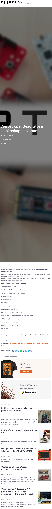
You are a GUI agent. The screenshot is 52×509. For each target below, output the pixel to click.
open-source (4, 336)
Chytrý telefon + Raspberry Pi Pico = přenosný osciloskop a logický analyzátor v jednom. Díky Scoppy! (17, 491)
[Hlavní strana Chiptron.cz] (11, 3)
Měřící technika (13, 356)
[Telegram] (26, 351)
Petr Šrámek (8, 139)
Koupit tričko (25, 371)
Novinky (3, 136)
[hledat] (49, 3)
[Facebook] (13, 351)
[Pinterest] (23, 351)
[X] (16, 351)
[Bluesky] (29, 351)
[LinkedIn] (18, 351)
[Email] (31, 351)
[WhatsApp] (21, 351)
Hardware (7, 356)
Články (3, 416)
